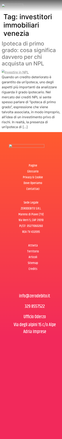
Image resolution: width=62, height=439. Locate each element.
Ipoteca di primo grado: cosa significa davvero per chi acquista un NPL (29, 53)
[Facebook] (25, 284)
